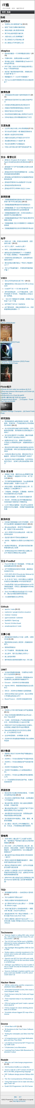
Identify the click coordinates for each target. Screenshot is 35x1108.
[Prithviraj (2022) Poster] (9, 363)
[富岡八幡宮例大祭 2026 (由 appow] (13, 397)
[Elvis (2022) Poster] (7, 323)
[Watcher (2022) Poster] (6, 381)
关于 (20, 1097)
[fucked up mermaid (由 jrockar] (6, 410)
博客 (15, 1097)
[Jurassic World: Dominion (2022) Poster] (14, 361)
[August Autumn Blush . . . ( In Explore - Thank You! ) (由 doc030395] (17, 401)
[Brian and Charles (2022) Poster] (6, 340)
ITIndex (16, 1099)
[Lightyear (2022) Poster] (6, 360)
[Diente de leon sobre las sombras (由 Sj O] (15, 389)
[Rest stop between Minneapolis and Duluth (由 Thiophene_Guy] (17, 393)
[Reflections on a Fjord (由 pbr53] (12, 395)
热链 (8, 12)
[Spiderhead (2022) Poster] (10, 342)
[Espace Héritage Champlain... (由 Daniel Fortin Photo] (17, 413)
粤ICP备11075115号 (19, 1101)
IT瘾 (5, 5)
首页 (4, 12)
